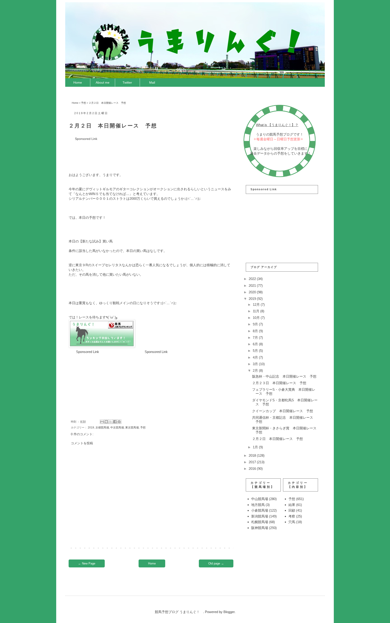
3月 (256, 364)
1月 (256, 447)
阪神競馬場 (259, 528)
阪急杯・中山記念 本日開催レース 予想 (284, 376)
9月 (256, 324)
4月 (256, 357)
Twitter (127, 82)
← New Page (86, 563)
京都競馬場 (102, 427)
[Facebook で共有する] (115, 421)
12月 (257, 304)
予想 (83, 102)
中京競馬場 (117, 427)
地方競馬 (258, 505)
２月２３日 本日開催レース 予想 (279, 383)
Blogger (228, 612)
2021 (253, 285)
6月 (256, 344)
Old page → (216, 563)
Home (77, 82)
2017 (253, 462)
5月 (256, 351)
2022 (253, 279)
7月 (256, 337)
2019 (91, 427)
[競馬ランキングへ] (102, 346)
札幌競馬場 (259, 522)
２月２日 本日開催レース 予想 (277, 439)
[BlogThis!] (106, 421)
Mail (152, 82)
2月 (256, 370)
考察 (291, 516)
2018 (253, 455)
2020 (253, 292)
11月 (256, 311)
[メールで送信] (102, 421)
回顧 (291, 510)
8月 (256, 331)
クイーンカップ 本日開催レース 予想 (282, 411)
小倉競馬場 (259, 510)
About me (102, 82)
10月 (257, 318)
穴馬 (291, 522)
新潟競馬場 (259, 516)
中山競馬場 (259, 499)
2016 (253, 468)
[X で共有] (110, 421)
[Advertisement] (151, 151)
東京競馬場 (132, 427)
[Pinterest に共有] (119, 421)
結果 (291, 505)
